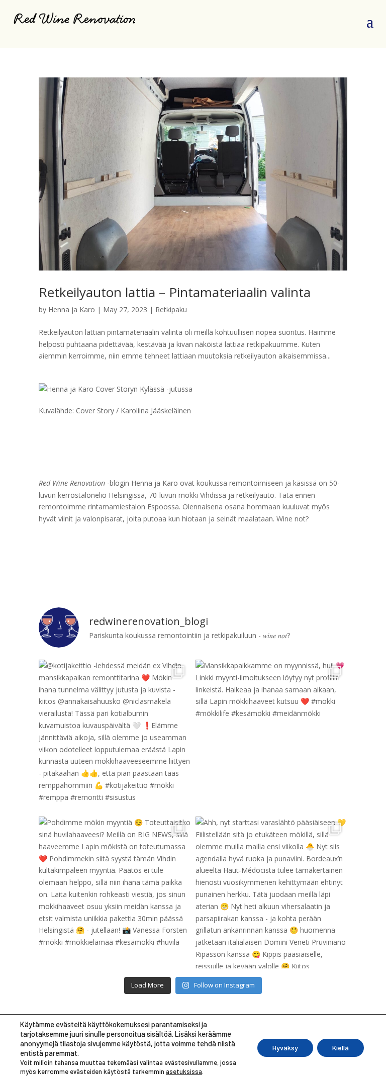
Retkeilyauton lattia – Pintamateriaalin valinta (175, 292)
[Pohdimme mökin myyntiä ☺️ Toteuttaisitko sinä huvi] (114, 892)
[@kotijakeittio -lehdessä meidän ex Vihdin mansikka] (114, 736)
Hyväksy (285, 1047)
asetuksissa (184, 1071)
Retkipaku (171, 309)
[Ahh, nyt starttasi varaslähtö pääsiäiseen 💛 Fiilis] (271, 892)
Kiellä (340, 1047)
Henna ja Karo (71, 309)
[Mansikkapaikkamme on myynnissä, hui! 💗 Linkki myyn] (271, 736)
